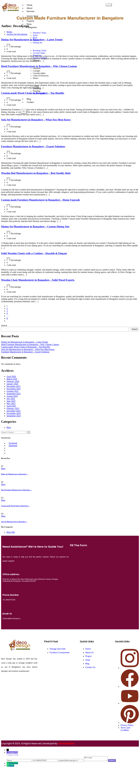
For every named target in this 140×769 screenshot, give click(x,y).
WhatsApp (13, 763)
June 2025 (11, 401)
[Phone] (8, 765)
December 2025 (13, 386)
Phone (11, 765)
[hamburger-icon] (109, 4)
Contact (30, 102)
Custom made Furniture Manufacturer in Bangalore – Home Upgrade (40, 199)
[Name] (19, 760)
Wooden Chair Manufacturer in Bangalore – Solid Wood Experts (37, 280)
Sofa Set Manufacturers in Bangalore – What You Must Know (36, 119)
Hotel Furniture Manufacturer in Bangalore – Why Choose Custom (30, 344)
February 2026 (13, 381)
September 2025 (14, 393)
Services (30, 11)
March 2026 (12, 379)
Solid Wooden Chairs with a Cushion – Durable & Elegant (34, 253)
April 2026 (11, 376)
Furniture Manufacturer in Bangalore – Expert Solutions (33, 146)
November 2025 (14, 389)
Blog (29, 99)
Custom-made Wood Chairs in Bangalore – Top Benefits (25, 347)
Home (29, 5)
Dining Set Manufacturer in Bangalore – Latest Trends (24, 342)
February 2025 (13, 408)
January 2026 (12, 384)
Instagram (13, 445)
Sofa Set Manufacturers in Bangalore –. (14, 521)
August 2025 (12, 396)
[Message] (96, 760)
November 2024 (14, 413)
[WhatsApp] (8, 763)
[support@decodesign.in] (71, 760)
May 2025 (11, 403)
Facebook (13, 443)
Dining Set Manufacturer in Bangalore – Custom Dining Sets (35, 226)
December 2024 (13, 411)
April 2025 (11, 406)
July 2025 (11, 398)
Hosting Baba (66, 743)
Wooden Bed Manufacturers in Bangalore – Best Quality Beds (36, 173)
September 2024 (14, 416)
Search (4, 325)
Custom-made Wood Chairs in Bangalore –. (15, 506)
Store (29, 24)
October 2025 (12, 391)
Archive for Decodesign (17, 34)
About (29, 8)
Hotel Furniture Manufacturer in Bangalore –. (16, 490)
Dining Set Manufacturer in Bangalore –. (14, 474)
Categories (32, 27)
